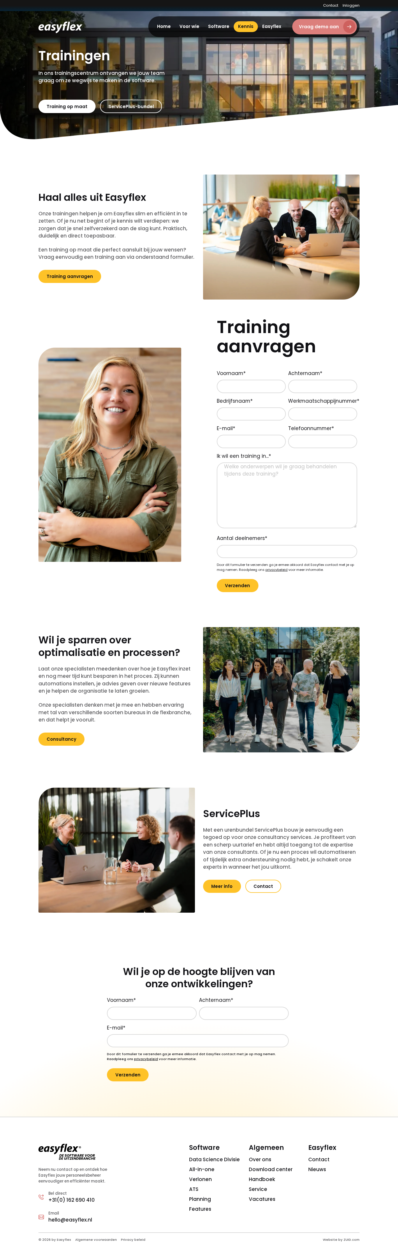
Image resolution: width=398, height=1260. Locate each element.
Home (164, 26)
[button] (189, 26)
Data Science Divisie (214, 1159)
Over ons (260, 1159)
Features (200, 1209)
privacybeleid (276, 569)
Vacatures (262, 1199)
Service (258, 1189)
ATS (193, 1189)
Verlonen (200, 1179)
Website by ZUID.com (341, 1239)
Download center (271, 1169)
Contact (330, 5)
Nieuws (317, 1169)
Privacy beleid (133, 1239)
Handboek (262, 1179)
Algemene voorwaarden (96, 1239)
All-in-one (201, 1169)
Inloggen (351, 5)
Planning (200, 1199)
